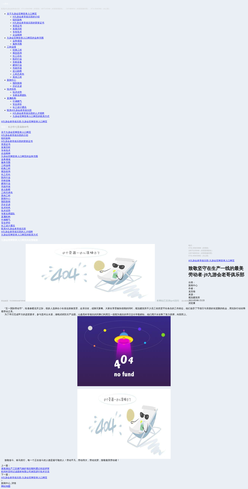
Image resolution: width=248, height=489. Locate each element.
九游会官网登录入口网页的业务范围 (25, 38)
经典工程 (17, 50)
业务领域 (17, 41)
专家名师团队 (19, 95)
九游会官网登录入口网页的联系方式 (31, 116)
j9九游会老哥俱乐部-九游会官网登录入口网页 (24, 121)
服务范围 (17, 44)
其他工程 (17, 77)
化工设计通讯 (19, 107)
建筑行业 (17, 65)
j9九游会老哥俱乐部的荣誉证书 (28, 23)
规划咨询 (17, 53)
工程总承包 (18, 74)
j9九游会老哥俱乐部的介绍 (26, 17)
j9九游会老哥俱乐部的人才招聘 (28, 113)
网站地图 (5, 486)
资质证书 (17, 26)
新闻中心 (11, 80)
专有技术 (17, 32)
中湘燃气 (17, 101)
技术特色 (11, 89)
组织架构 (17, 20)
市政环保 (17, 68)
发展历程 (17, 29)
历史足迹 (17, 86)
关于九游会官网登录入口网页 (22, 13)
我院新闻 (17, 83)
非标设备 (17, 62)
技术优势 (17, 92)
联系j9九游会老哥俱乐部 (19, 110)
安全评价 (17, 104)
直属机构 (11, 98)
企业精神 (17, 35)
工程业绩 (11, 47)
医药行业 (17, 59)
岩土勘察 (17, 71)
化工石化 (17, 56)
